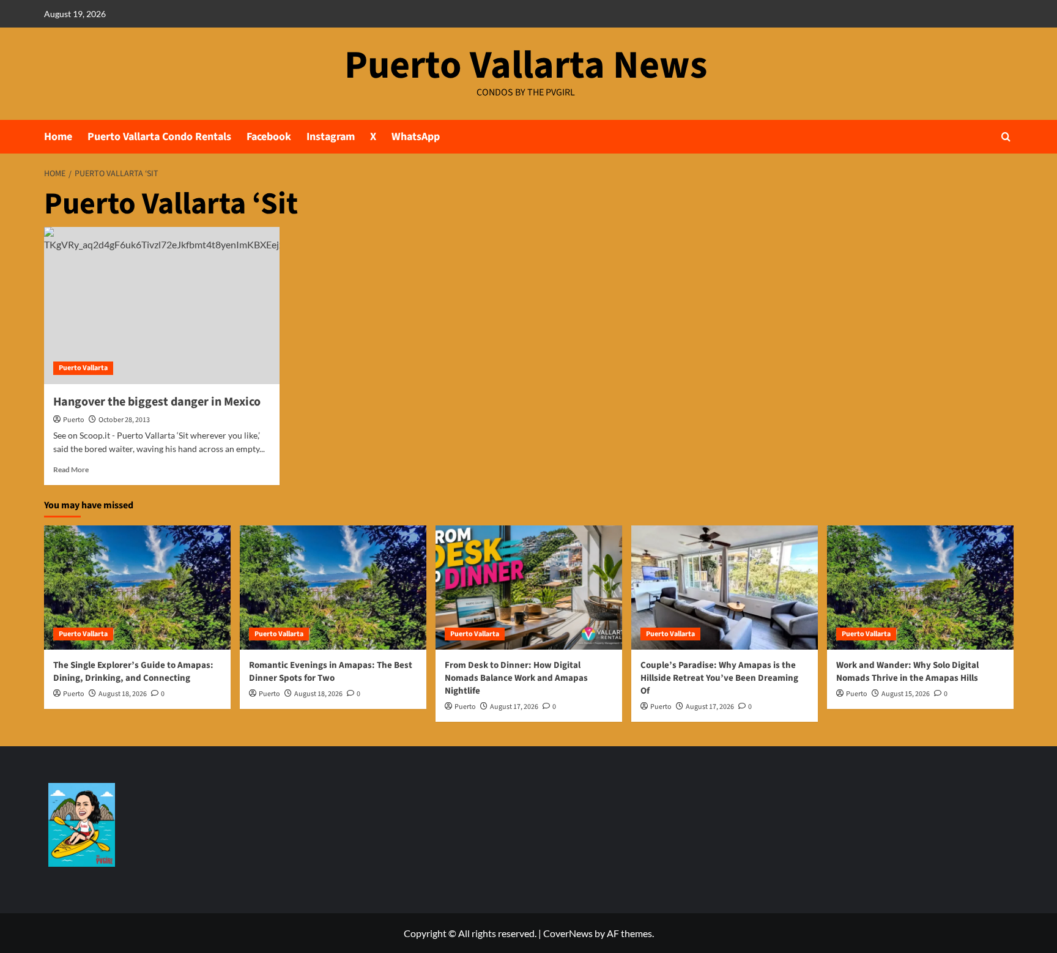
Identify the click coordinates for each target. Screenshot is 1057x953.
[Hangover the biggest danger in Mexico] (162, 305)
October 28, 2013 (124, 420)
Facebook (269, 136)
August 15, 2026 (905, 694)
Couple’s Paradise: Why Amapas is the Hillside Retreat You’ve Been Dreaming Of (719, 678)
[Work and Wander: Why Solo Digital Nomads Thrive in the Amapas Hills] (920, 587)
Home (58, 136)
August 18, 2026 (122, 694)
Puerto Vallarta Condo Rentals (159, 136)
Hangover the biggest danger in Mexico (157, 401)
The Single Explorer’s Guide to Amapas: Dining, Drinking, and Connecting (133, 671)
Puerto (73, 420)
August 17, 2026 (514, 707)
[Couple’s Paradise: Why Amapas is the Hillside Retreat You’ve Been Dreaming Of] (724, 587)
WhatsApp (415, 136)
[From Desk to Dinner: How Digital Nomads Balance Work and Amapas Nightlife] (529, 587)
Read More (71, 469)
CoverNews (568, 933)
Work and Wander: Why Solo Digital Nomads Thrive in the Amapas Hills (907, 671)
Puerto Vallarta (83, 368)
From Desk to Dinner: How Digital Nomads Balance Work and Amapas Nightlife (516, 678)
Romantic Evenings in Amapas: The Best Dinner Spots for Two (330, 671)
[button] (1006, 136)
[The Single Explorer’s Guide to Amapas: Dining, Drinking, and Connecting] (137, 587)
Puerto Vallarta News (525, 65)
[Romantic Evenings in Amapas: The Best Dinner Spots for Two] (333, 587)
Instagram (330, 136)
